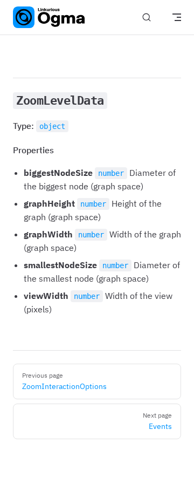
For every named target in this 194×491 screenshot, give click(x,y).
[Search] (147, 17)
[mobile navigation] (177, 17)
